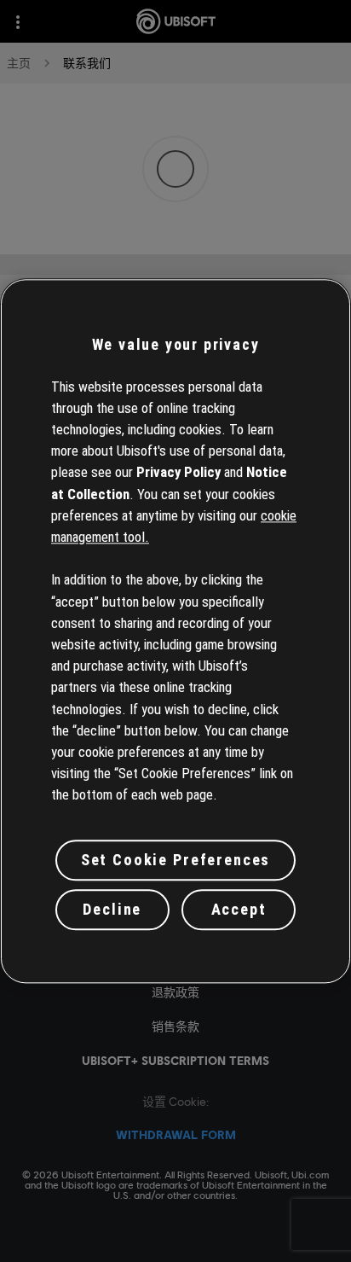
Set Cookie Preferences (175, 860)
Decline (112, 909)
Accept (239, 909)
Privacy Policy (178, 472)
